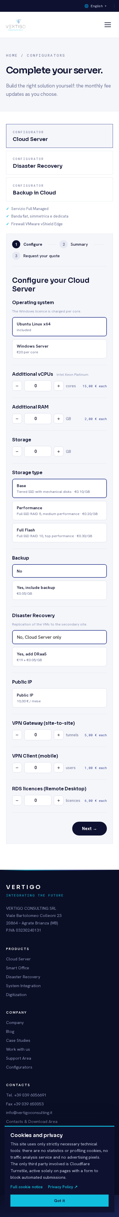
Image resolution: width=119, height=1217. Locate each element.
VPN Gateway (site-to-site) (43, 723)
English (95, 5)
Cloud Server (18, 959)
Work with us (18, 1049)
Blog (10, 1031)
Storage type (27, 472)
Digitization (16, 994)
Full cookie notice (26, 1186)
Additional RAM (30, 407)
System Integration (23, 985)
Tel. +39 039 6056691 (26, 1095)
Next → (89, 828)
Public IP (22, 682)
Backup (20, 558)
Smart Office (17, 967)
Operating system (33, 302)
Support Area (18, 1058)
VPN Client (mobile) (35, 756)
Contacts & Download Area (31, 1121)
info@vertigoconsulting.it (29, 1112)
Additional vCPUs (32, 374)
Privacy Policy (63, 1186)
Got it (59, 1200)
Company (15, 1022)
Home (12, 55)
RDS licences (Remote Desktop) (49, 788)
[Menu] (107, 24)
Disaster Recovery (33, 615)
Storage (21, 439)
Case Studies (18, 1040)
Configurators (19, 1067)
